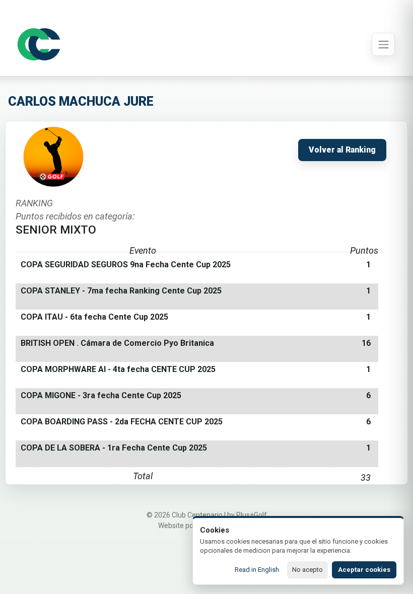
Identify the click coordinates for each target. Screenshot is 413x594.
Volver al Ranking (342, 150)
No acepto (307, 569)
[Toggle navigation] (383, 44)
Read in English (257, 569)
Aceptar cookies (364, 569)
